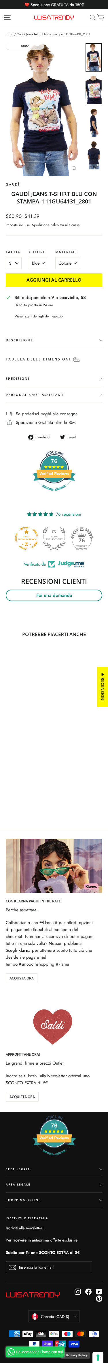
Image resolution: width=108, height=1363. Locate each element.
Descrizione (19, 340)
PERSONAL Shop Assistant (35, 394)
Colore (37, 252)
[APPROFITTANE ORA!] (54, 1019)
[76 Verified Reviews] (54, 494)
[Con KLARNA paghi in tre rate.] (54, 866)
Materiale (66, 252)
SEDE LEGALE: (19, 1169)
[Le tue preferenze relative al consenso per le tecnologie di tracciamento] (97, 1357)
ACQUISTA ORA (22, 1096)
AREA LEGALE (18, 1184)
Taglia (13, 252)
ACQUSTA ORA (22, 978)
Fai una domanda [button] (54, 595)
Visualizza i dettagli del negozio (39, 316)
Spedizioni (18, 378)
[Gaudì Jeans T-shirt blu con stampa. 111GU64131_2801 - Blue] (9, 794)
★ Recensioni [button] (102, 686)
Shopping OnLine (23, 1200)
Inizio (9, 34)
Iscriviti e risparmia (27, 1218)
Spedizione (41, 225)
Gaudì (13, 184)
